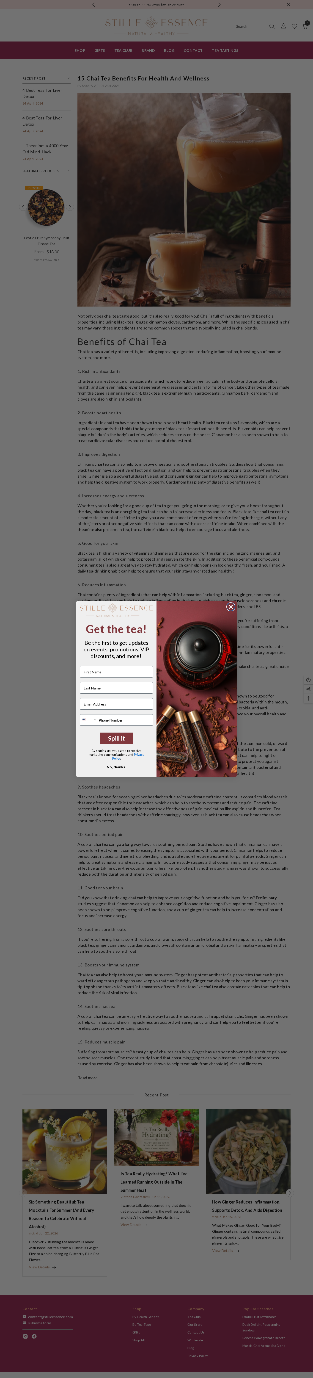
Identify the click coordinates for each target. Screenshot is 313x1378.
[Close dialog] (231, 607)
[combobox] (88, 719)
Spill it (116, 738)
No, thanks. (116, 767)
